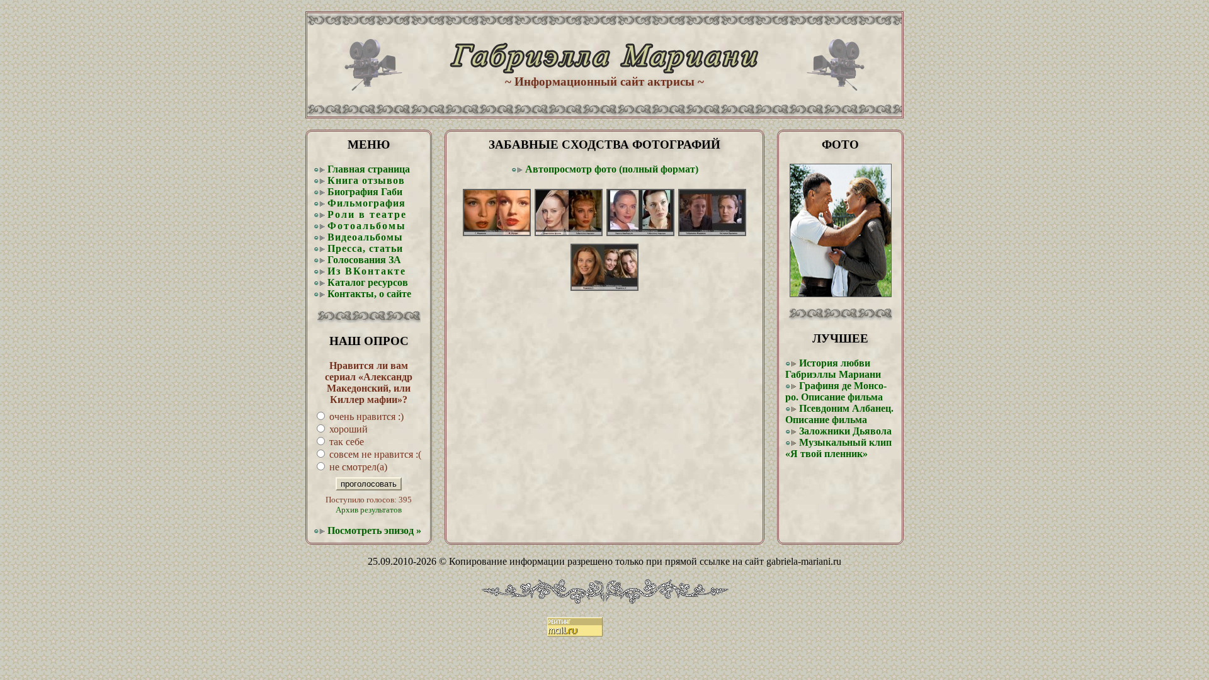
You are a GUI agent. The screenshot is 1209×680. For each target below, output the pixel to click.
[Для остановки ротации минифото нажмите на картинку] (841, 293)
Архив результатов (369, 509)
